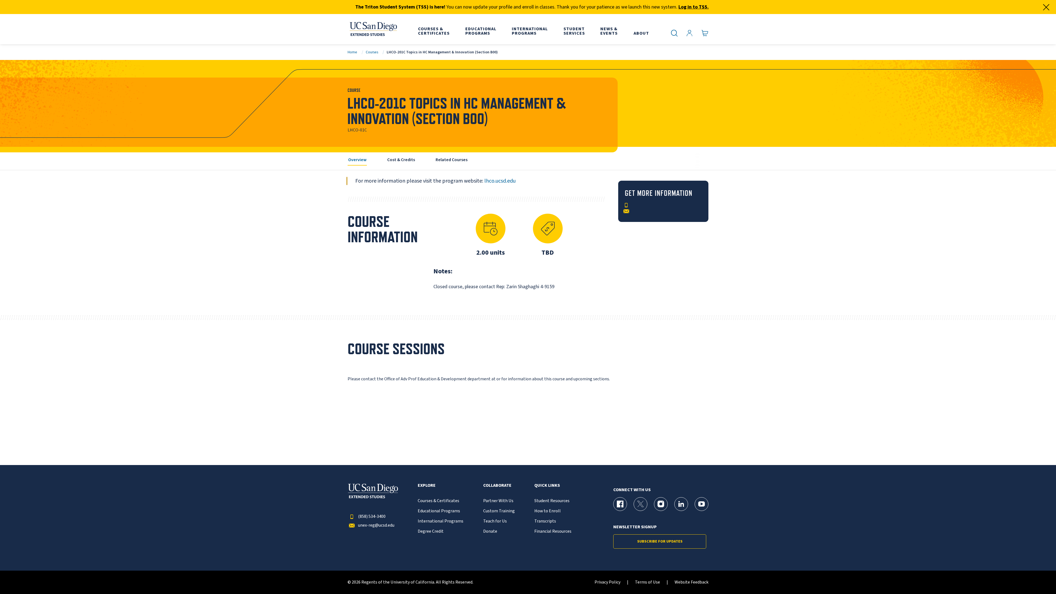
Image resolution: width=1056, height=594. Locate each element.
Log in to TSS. (693, 7)
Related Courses (452, 160)
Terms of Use (647, 582)
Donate (490, 531)
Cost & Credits (401, 160)
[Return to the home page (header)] (373, 29)
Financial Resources (552, 531)
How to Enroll (547, 511)
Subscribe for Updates (660, 541)
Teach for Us (495, 521)
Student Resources (552, 501)
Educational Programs (439, 511)
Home (352, 52)
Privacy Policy (607, 582)
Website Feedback (691, 582)
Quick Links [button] (547, 485)
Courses (372, 52)
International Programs (440, 521)
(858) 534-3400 (372, 516)
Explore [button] (427, 485)
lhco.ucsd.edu (500, 181)
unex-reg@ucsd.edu (376, 525)
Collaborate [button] (497, 485)
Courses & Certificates (438, 501)
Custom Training (499, 511)
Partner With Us (498, 501)
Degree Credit (431, 531)
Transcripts (545, 521)
